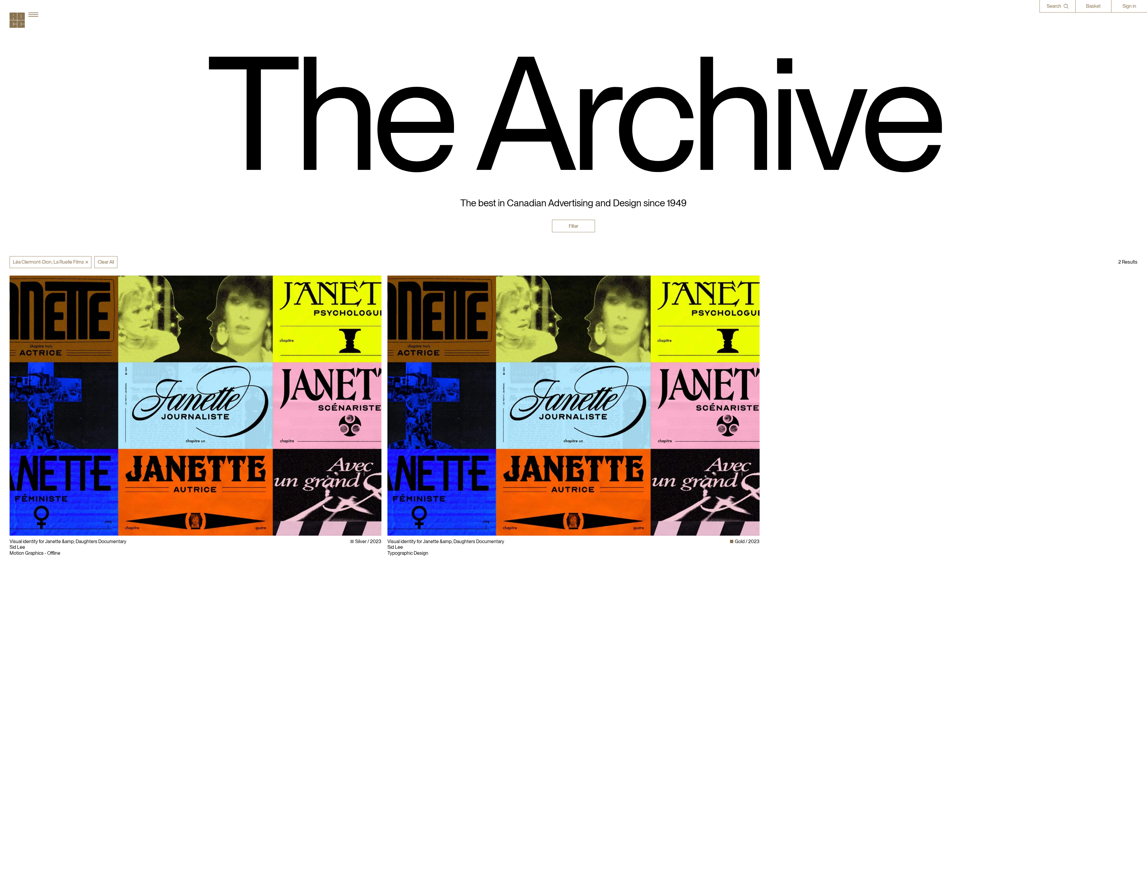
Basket (1093, 6)
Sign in (1129, 6)
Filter (573, 226)
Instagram (776, 714)
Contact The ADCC (596, 726)
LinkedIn (774, 720)
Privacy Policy (590, 720)
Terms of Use (589, 731)
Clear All (106, 262)
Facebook (776, 726)
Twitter (773, 731)
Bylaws (583, 714)
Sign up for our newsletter (792, 743)
